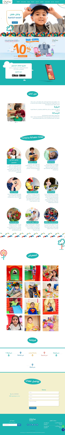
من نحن (52, 1)
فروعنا (28, 1)
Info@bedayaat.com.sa (15, 396)
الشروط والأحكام (23, 432)
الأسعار (37, 1)
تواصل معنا (23, 1)
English (18, 1)
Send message (32, 407)
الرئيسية (57, 1)
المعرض (42, 1)
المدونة (32, 1)
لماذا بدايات (47, 1)
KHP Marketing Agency (41, 432)
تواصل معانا (14, 22)
